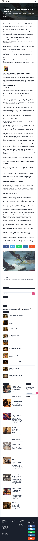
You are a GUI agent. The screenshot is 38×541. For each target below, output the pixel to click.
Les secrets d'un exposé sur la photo (16, 503)
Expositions (5, 300)
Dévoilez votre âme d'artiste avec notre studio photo (16, 490)
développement (27, 309)
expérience (8, 309)
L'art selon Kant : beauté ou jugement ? (16, 348)
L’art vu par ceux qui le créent (14, 368)
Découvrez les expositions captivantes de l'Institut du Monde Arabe (16, 461)
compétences (21, 308)
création (11, 309)
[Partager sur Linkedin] (25, 246)
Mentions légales (21, 520)
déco (31, 308)
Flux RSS (20, 526)
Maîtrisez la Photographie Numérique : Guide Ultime (16, 430)
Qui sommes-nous (22, 522)
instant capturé (5, 308)
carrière (24, 309)
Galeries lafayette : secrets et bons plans (16, 341)
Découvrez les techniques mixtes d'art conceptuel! (16, 387)
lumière (17, 309)
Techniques (5, 302)
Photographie (6, 6)
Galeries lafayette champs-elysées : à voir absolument (18, 355)
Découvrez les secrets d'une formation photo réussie (18, 68)
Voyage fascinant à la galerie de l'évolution (16, 361)
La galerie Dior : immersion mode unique (16, 315)
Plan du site (21, 525)
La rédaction (21, 524)
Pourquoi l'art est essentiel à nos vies (15, 375)
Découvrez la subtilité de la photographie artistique (17, 415)
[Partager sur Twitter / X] (12, 246)
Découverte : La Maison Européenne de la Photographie (17, 476)
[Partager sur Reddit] (32, 246)
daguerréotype (20, 309)
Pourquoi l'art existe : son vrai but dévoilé (16, 322)
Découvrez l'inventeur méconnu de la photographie (17, 401)
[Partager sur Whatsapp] (19, 246)
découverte (28, 308)
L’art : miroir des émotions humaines (15, 328)
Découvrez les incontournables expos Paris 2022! (16, 444)
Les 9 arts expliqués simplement (14, 335)
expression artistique (16, 308)
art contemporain (10, 308)
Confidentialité (21, 521)
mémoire (14, 309)
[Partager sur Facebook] (6, 246)
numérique (25, 308)
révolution (25, 31)
